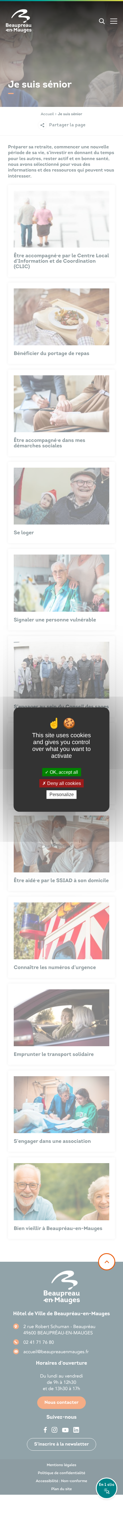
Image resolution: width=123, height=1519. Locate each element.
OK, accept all (63, 772)
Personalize (61, 794)
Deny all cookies (63, 783)
